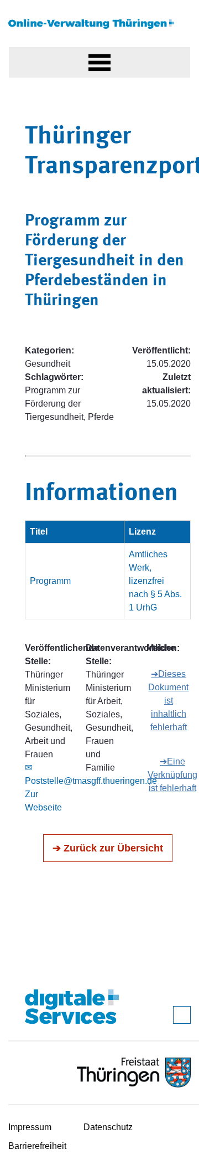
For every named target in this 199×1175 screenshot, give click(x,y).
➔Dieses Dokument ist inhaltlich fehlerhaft (168, 700)
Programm (50, 581)
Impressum (29, 1127)
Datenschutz (108, 1127)
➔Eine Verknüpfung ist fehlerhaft (172, 775)
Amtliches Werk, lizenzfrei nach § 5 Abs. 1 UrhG (155, 581)
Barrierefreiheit (37, 1146)
